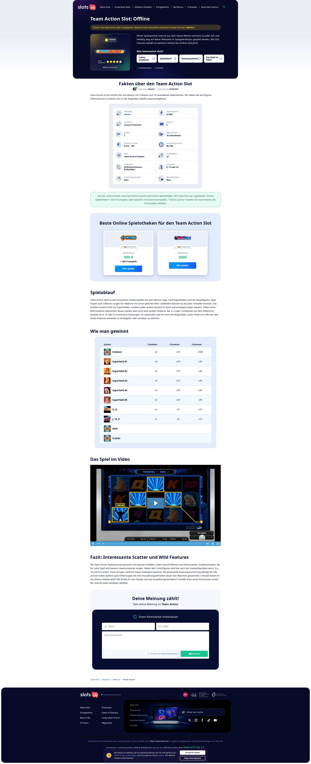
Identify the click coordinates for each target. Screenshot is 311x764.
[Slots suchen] (223, 6)
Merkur (190, 27)
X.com (189, 720)
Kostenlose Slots (122, 7)
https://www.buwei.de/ (159, 741)
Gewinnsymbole (189, 58)
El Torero (84, 723)
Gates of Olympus (110, 712)
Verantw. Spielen (137, 720)
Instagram (196, 720)
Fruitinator (107, 707)
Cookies (161, 755)
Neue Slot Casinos (209, 7)
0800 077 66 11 (193, 747)
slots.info (89, 694)
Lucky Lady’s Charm (111, 717)
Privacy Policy (131, 755)
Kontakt (133, 725)
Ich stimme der (164, 654)
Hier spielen (128, 268)
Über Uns (134, 705)
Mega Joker (107, 723)
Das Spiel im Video (212, 58)
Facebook (202, 720)
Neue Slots (105, 7)
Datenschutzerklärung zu (169, 654)
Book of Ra (85, 717)
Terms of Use (119, 755)
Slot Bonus (178, 7)
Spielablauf (165, 58)
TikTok (209, 720)
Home (96, 679)
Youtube (215, 720)
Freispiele (192, 7)
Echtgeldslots (162, 7)
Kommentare (145, 68)
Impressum (135, 710)
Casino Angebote (144, 58)
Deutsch (106, 679)
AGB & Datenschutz (139, 715)
